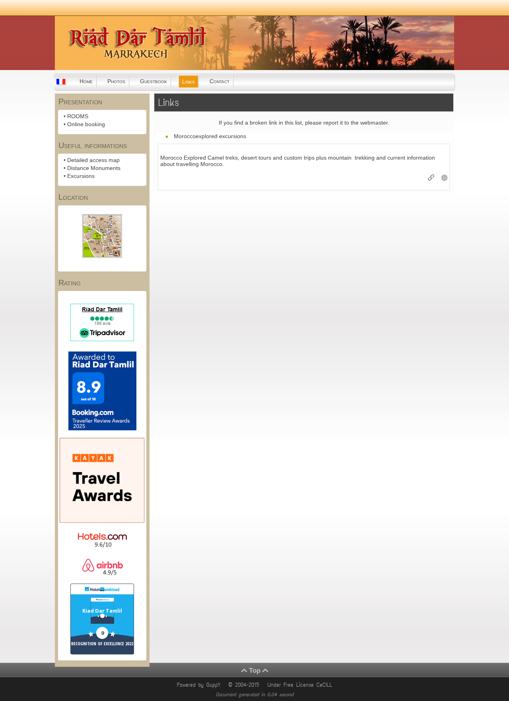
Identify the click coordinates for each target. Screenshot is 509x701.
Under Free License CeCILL (301, 684)
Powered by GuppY (200, 684)
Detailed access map (93, 160)
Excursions (81, 176)
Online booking (86, 124)
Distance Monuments (93, 168)
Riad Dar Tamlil (102, 610)
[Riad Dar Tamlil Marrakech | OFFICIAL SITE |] (95, 67)
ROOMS (77, 116)
